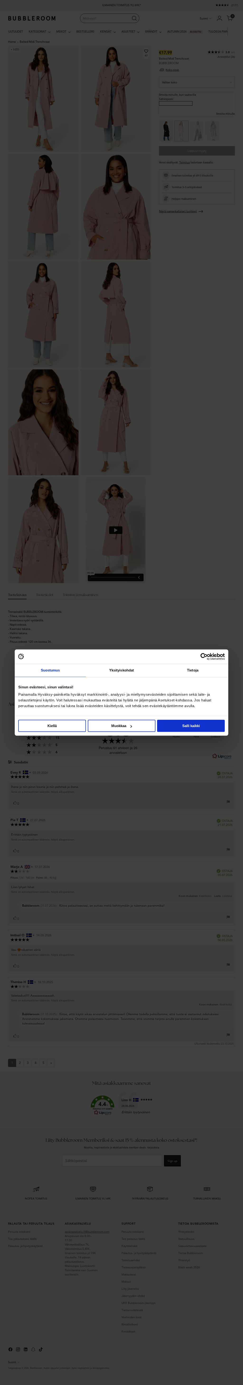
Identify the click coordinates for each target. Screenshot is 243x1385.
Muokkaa (118, 726)
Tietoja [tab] (192, 670)
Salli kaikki (191, 726)
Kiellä (52, 726)
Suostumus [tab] (50, 670)
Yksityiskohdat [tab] (121, 670)
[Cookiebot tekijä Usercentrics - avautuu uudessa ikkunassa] (204, 656)
